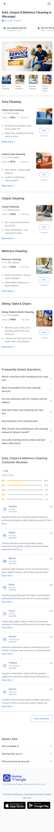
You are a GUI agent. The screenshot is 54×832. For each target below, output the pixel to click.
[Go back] (4, 3)
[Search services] (49, 3)
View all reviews (41, 718)
